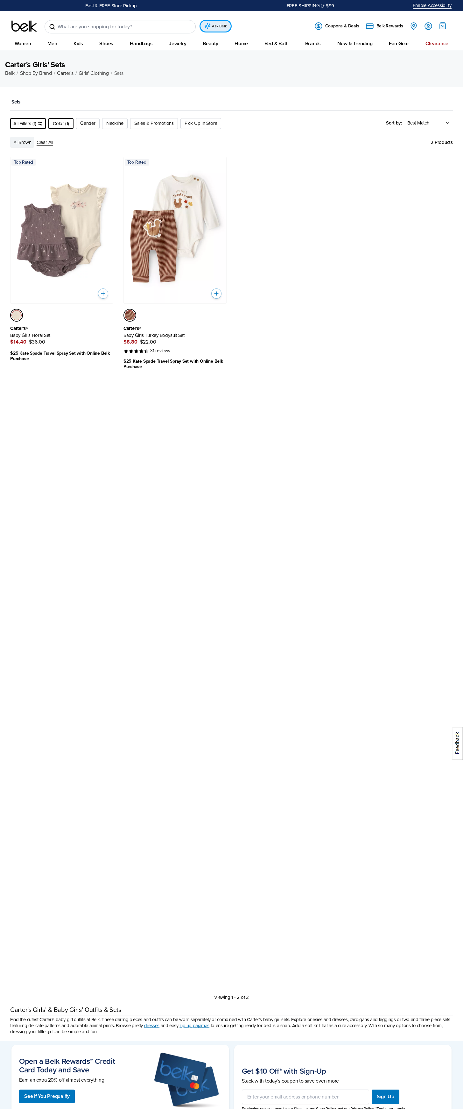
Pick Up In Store (201, 123)
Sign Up (385, 1096)
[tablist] (231, 102)
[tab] (17, 102)
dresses (151, 1025)
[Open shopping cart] (442, 26)
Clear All (45, 142)
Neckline (114, 123)
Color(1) (61, 123)
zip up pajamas (194, 1025)
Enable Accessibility (432, 5)
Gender (87, 123)
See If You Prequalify (47, 1096)
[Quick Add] (103, 293)
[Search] (52, 27)
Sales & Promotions (154, 123)
